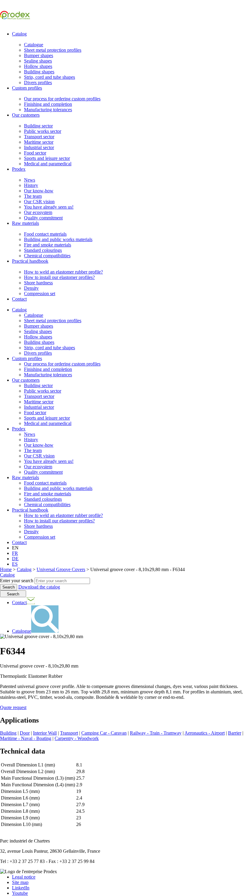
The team (33, 196)
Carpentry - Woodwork (77, 738)
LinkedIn (20, 887)
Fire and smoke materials (47, 244)
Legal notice (23, 876)
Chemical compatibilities (47, 255)
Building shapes (39, 71)
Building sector (38, 125)
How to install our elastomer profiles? (59, 277)
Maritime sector (38, 142)
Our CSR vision (39, 201)
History (31, 185)
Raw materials (25, 223)
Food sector (35, 152)
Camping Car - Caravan (104, 732)
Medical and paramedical (47, 163)
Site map (20, 882)
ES (15, 564)
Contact (19, 298)
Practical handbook (30, 261)
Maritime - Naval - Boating (25, 738)
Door (25, 732)
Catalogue (33, 44)
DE (15, 558)
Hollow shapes (38, 66)
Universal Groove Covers (61, 569)
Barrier (234, 732)
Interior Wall (45, 732)
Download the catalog (39, 586)
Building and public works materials (58, 239)
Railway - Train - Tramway (156, 732)
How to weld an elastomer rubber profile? (63, 271)
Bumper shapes (38, 55)
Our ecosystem (38, 212)
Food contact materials (45, 234)
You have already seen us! (49, 206)
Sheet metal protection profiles (52, 50)
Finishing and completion (48, 104)
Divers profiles (38, 82)
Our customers (26, 115)
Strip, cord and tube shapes (49, 77)
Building (8, 732)
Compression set (39, 293)
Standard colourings (43, 250)
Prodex (19, 169)
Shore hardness (38, 282)
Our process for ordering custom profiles (62, 98)
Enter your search (16, 580)
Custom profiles (27, 87)
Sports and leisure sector (47, 158)
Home (6, 569)
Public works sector (42, 131)
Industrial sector (39, 147)
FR (15, 553)
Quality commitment (43, 217)
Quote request (13, 707)
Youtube (20, 893)
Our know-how (38, 190)
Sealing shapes (38, 60)
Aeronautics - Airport (204, 732)
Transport (69, 732)
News (29, 179)
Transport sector (39, 136)
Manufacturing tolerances (48, 109)
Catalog (19, 33)
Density (31, 288)
